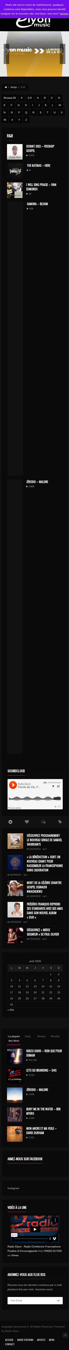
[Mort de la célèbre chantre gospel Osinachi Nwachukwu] (15, 888)
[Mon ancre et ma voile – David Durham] (15, 1134)
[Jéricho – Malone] (15, 1095)
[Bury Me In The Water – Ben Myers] (15, 1114)
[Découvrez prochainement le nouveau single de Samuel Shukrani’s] (15, 841)
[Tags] (60, 822)
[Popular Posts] (27, 822)
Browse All (10, 97)
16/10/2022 (35, 849)
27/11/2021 (34, 939)
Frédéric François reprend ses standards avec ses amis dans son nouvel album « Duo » (45, 910)
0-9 (30, 97)
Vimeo (15, 1255)
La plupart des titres (14, 1038)
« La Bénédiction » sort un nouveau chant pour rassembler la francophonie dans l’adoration (45, 863)
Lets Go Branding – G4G (41, 1070)
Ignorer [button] (64, 13)
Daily (28, 1036)
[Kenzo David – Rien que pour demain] (15, 1056)
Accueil (9, 1340)
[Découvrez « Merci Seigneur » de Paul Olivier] (15, 935)
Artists (41, 1340)
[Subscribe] (58, 1300)
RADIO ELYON (53, 1250)
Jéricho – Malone (37, 482)
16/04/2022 (35, 896)
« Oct (11, 1009)
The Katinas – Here (38, 165)
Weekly (41, 1036)
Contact (10, 1344)
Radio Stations (25, 1340)
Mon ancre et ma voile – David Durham (41, 1130)
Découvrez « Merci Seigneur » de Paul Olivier (43, 932)
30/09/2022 (15, 875)
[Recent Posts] (10, 822)
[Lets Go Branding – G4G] (15, 1076)
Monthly (55, 1036)
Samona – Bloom (37, 204)
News (51, 1340)
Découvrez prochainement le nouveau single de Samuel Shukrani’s (44, 839)
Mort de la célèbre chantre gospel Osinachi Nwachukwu (44, 887)
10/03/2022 (15, 922)
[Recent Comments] (43, 822)
